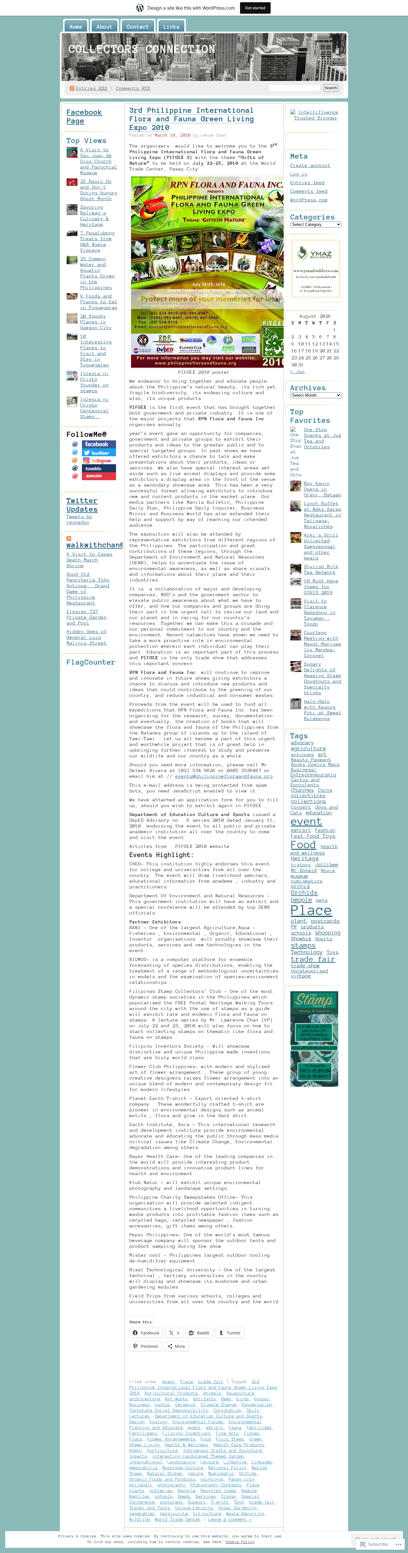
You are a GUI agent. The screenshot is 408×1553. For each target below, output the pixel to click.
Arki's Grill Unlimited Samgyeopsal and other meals (321, 546)
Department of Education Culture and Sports (208, 1416)
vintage (301, 976)
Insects (138, 1456)
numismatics (307, 881)
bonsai (262, 1399)
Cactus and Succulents (305, 782)
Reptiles (139, 1496)
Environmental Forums (198, 1421)
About (105, 27)
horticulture (162, 1450)
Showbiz (301, 938)
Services (206, 1496)
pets (322, 900)
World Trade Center (178, 1519)
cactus (162, 1404)
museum (299, 876)
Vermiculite (174, 1513)
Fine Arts (227, 1433)
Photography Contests (216, 1485)
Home (75, 27)
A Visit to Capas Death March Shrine (90, 560)
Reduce (249, 1490)
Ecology (159, 1421)
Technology (307, 952)
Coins (325, 790)
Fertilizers (143, 1433)
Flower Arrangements (171, 1439)
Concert (301, 807)
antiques (302, 754)
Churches (302, 790)
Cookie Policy (240, 1542)
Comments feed (309, 191)
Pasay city (241, 1479)
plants (137, 1490)
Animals (212, 1393)
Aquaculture (240, 1393)
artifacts (204, 1399)
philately (140, 1485)
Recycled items (219, 1490)
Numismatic (221, 1473)
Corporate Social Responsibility (168, 1410)
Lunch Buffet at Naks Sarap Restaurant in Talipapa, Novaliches (322, 515)
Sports (323, 938)
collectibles (308, 795)
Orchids (248, 1473)
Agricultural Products (171, 1393)
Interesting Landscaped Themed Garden (198, 1456)
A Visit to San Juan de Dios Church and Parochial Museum (99, 161)
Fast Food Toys (313, 836)
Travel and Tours (149, 1508)
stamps (303, 945)
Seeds (184, 1496)
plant (299, 921)
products (312, 926)
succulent (171, 1502)
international (146, 1462)
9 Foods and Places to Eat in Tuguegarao (99, 301)
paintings (212, 1479)
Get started (255, 7)
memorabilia (143, 1467)
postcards (325, 921)
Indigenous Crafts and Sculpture (222, 1450)
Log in (299, 174)
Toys (239, 1502)
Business (139, 1404)
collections (308, 801)
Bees (226, 1399)
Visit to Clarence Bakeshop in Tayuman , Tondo (320, 612)
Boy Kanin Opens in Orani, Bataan (322, 489)
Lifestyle (235, 1462)
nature (195, 1473)
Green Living (144, 1444)
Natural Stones (165, 1473)
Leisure (210, 1462)
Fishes (251, 1433)
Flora (135, 1439)
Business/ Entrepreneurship (313, 772)
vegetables (142, 1513)
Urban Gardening (238, 1508)
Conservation (257, 1404)
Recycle (187, 1490)
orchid (300, 886)
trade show (305, 965)
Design (137, 1421)
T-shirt (220, 1502)
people (301, 899)
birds (243, 1399)
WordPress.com (309, 199)
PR (294, 926)
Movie (328, 870)
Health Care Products (239, 1444)
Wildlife (139, 1519)
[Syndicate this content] (69, 538)
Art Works (176, 1399)
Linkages (262, 1462)
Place (186, 1381)
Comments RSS (133, 88)
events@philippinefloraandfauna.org (224, 776)
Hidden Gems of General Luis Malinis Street (87, 637)
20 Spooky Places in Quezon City (96, 322)
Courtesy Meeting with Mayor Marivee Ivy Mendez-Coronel (322, 644)
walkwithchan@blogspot (113, 545)
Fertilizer (259, 1427)
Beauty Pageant (311, 759)
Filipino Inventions (187, 1433)
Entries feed (307, 182)
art (322, 754)
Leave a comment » (230, 1519)
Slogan (229, 1496)
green (255, 1439)
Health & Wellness (186, 1444)
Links (171, 27)
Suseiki (197, 1502)
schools (164, 1496)
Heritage (305, 858)
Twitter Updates (82, 504)
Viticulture (207, 1513)
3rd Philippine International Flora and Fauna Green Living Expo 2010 (191, 119)
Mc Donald (304, 870)
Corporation (228, 1410)
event (169, 1381)
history (301, 864)
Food (206, 1439)
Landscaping (182, 1462)
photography (171, 1485)
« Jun (297, 371)
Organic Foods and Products (162, 1479)
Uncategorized (309, 970)
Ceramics (185, 1404)
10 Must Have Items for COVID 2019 (321, 586)
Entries (91, 88)
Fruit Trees (230, 1439)
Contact (138, 27)
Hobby (135, 1450)
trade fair (211, 1381)
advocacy (302, 742)
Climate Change (219, 1404)
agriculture (308, 748)
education (319, 812)
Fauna (235, 1427)
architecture (144, 1399)
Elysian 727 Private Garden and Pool (87, 617)
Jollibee (326, 864)
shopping (328, 932)
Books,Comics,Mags (315, 764)
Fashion (325, 830)
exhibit (215, 1427)
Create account (310, 165)
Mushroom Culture (183, 1467)
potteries (161, 1490)
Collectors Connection (142, 49)
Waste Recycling (245, 1513)
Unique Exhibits (194, 1508)
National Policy (227, 1467)
